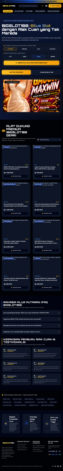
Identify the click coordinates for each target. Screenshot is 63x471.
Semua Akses (8, 11)
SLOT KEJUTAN (19, 11)
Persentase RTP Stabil (22, 447)
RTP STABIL (29, 11)
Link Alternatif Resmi (22, 449)
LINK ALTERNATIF (40, 11)
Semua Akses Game (21, 444)
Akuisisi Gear (17, 176)
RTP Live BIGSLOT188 (38, 451)
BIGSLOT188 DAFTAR (53, 11)
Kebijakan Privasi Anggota (38, 447)
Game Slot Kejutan (21, 446)
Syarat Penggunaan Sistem (39, 445)
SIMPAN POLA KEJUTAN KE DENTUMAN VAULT (32, 63)
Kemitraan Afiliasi (36, 449)
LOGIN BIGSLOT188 (46, 72)
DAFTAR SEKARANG (16, 72)
